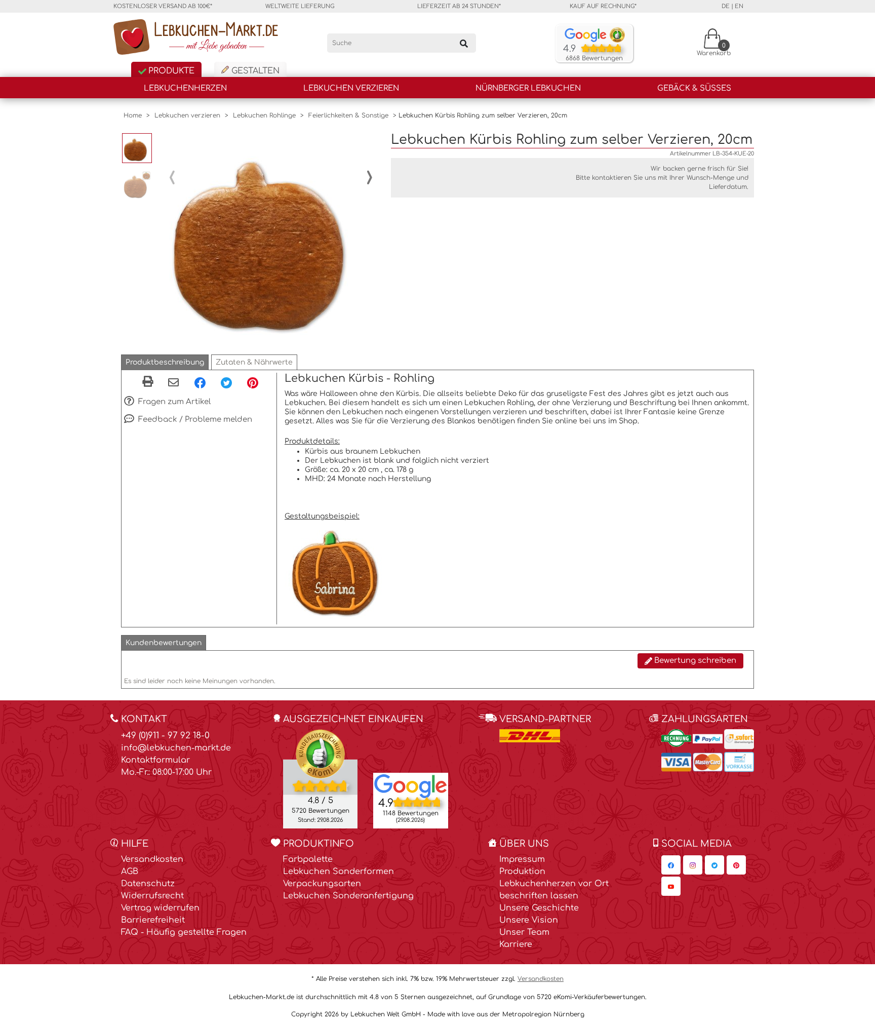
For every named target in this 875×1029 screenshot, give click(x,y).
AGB (129, 871)
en (739, 6)
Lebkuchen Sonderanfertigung (348, 895)
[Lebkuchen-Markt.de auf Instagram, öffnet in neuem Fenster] (692, 865)
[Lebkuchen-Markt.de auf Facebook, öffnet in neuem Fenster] (671, 865)
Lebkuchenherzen (185, 88)
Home (133, 115)
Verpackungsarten (322, 883)
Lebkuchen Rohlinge (264, 115)
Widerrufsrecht (152, 895)
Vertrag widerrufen (160, 908)
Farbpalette (308, 859)
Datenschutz (148, 883)
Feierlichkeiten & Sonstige (348, 115)
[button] (165, 362)
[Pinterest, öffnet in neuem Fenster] (253, 382)
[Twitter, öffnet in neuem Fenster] (226, 382)
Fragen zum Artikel (173, 402)
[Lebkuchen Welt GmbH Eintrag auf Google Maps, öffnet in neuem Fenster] (410, 785)
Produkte (170, 70)
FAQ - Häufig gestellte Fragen (184, 932)
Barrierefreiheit (153, 920)
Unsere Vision (528, 920)
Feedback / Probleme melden (194, 419)
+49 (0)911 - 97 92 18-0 (165, 735)
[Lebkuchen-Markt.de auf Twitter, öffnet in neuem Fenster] (714, 865)
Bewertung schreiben (694, 660)
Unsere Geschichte (539, 908)
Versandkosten (152, 859)
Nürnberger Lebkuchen (528, 88)
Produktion (522, 871)
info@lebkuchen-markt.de (176, 748)
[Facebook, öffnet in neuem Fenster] (200, 382)
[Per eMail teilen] (173, 383)
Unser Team (524, 932)
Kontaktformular (155, 760)
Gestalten (254, 70)
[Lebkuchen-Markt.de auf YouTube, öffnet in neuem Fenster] (671, 886)
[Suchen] (463, 43)
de (726, 6)
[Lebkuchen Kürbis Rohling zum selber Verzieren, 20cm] (271, 233)
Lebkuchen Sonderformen (338, 871)
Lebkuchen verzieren (351, 88)
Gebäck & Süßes (694, 88)
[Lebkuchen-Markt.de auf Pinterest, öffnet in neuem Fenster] (736, 865)
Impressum (522, 859)
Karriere (515, 944)
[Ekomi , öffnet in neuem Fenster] (320, 778)
